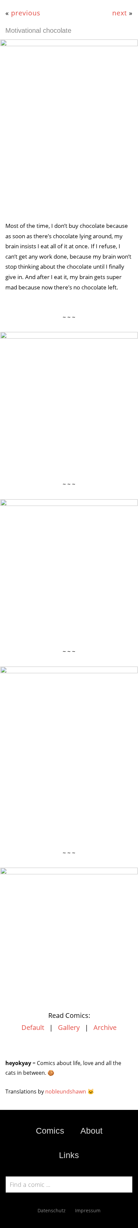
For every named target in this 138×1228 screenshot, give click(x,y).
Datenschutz (52, 1210)
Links (69, 1155)
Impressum (87, 1210)
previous (26, 12)
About (91, 1130)
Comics (50, 1130)
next (119, 12)
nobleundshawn (65, 1091)
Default (32, 1027)
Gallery (69, 1027)
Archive (105, 1027)
